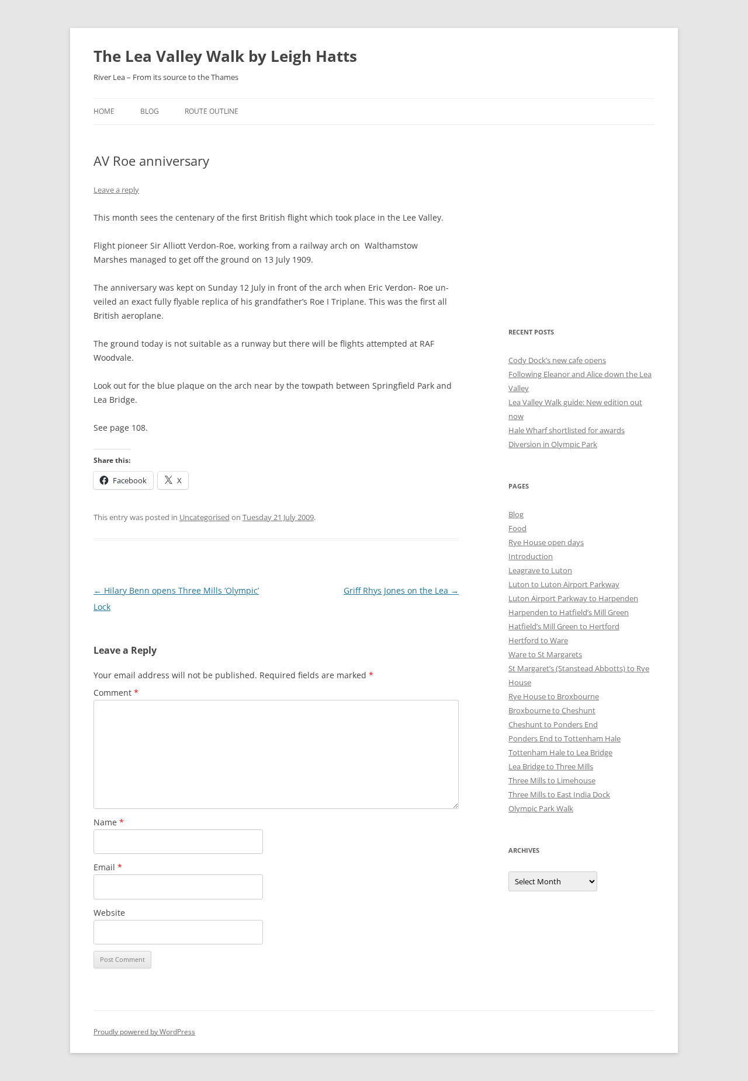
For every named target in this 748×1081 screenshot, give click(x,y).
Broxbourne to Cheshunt (551, 710)
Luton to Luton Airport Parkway (563, 584)
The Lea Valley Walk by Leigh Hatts (225, 56)
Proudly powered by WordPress (144, 1032)
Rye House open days (546, 542)
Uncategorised (204, 517)
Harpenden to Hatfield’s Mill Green (568, 612)
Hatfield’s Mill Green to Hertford (563, 626)
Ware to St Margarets (545, 654)
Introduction (530, 556)
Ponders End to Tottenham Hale (564, 738)
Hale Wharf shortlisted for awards (566, 430)
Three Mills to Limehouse (551, 780)
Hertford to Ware (538, 640)
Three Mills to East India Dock (559, 794)
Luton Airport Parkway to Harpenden (573, 598)
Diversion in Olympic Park (552, 444)
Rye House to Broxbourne (553, 696)
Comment (116, 692)
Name (109, 822)
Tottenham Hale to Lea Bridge (560, 752)
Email (108, 867)
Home (104, 111)
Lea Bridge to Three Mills (550, 766)
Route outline (211, 111)
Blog (149, 111)
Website (109, 912)
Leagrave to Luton (540, 570)
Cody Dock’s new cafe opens (557, 360)
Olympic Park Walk (540, 808)
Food (517, 528)
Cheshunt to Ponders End (553, 724)
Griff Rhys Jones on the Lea (401, 590)
